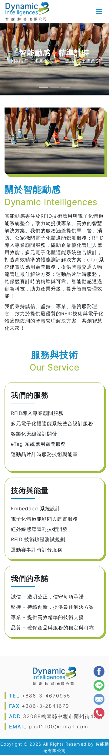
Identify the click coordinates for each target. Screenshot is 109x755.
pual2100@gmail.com (58, 727)
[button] (8, 59)
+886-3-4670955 (46, 696)
